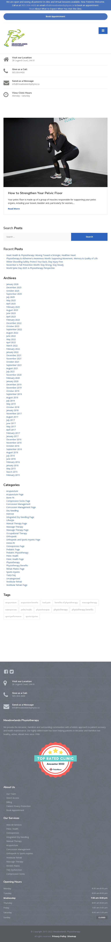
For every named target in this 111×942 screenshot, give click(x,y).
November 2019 (14, 387)
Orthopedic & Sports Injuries (19, 853)
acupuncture (10, 602)
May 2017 (11, 426)
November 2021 (14, 358)
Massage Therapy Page (17, 530)
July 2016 (10, 455)
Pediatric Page (13, 549)
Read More (14, 208)
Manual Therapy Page (16, 523)
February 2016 (13, 462)
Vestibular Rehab (14, 581)
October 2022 (12, 326)
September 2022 (14, 329)
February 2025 (13, 307)
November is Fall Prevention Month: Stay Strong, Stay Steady (35, 264)
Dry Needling (12, 510)
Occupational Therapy (16, 533)
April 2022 (11, 342)
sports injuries (32, 616)
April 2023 (11, 316)
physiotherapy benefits (82, 609)
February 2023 (13, 319)
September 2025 (14, 294)
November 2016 (14, 442)
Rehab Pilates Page (15, 568)
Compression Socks (15, 874)
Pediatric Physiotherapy (17, 552)
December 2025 (13, 287)
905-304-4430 (29, 5)
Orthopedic (11, 536)
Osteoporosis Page (15, 546)
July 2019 (10, 400)
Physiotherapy (13, 562)
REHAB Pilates (13, 865)
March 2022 (11, 345)
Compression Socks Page (18, 501)
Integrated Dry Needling (17, 837)
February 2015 (13, 475)
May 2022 (11, 339)
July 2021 (10, 371)
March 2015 (11, 471)
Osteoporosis (12, 832)
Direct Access (12, 798)
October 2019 (12, 391)
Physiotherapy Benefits (17, 565)
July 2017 (10, 420)
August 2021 (12, 368)
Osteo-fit (10, 543)
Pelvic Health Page (15, 559)
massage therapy (89, 602)
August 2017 (12, 416)
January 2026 (12, 284)
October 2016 (12, 445)
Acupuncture (12, 491)
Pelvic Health (12, 555)
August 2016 (12, 452)
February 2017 (13, 433)
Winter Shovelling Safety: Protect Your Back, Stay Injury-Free (34, 261)
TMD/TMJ (11, 575)
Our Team (11, 793)
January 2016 (12, 465)
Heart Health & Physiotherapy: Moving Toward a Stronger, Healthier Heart (41, 255)
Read (31, 8)
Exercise (10, 513)
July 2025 (10, 297)
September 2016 (14, 449)
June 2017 (11, 423)
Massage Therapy (14, 526)
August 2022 (12, 332)
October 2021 (12, 361)
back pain (46, 602)
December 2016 (13, 439)
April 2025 (11, 303)
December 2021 (13, 355)
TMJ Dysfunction (14, 869)
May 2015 (11, 468)
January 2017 (12, 436)
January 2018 (12, 410)
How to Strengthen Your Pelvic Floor (35, 193)
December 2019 (13, 384)
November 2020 (14, 374)
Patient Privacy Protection (18, 806)
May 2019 (11, 403)
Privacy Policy (59, 936)
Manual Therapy (14, 841)
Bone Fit (10, 497)
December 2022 (13, 323)
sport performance (13, 616)
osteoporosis (11, 609)
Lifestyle (10, 520)
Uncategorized (13, 578)
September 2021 (14, 365)
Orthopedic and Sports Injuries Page (23, 539)
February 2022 (13, 349)
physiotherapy (60, 609)
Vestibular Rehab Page (16, 585)
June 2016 (11, 458)
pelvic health (26, 609)
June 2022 (11, 336)
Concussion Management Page (21, 507)
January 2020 (12, 381)
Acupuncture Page (14, 494)
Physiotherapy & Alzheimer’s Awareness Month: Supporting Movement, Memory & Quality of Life (52, 258)
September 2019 (14, 394)
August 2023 (12, 310)
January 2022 (12, 352)
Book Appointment (55, 16)
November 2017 (14, 413)
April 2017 (11, 429)
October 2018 (12, 407)
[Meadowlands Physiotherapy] (16, 38)
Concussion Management (18, 504)
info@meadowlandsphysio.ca (59, 5)
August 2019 (12, 397)
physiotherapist (42, 609)
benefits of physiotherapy (66, 602)
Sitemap (71, 936)
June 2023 (11, 313)
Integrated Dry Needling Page (20, 517)
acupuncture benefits (29, 602)
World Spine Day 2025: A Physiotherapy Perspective (30, 268)
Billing (9, 802)
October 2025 (12, 290)
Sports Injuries (13, 572)
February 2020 (13, 378)
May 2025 (11, 300)
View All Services (14, 824)
